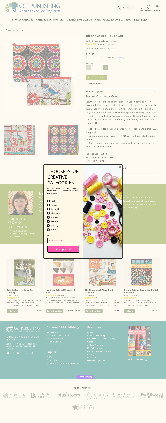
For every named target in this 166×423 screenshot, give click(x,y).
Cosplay (54, 217)
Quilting (54, 201)
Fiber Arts (55, 213)
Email (49, 235)
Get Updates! (63, 249)
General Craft (57, 221)
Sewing (54, 205)
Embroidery (56, 209)
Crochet (54, 229)
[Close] (120, 167)
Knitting (54, 225)
